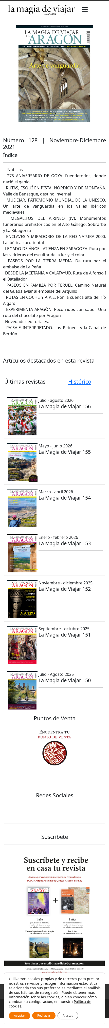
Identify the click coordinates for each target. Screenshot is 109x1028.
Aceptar (19, 1015)
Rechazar (43, 1015)
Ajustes (68, 1015)
